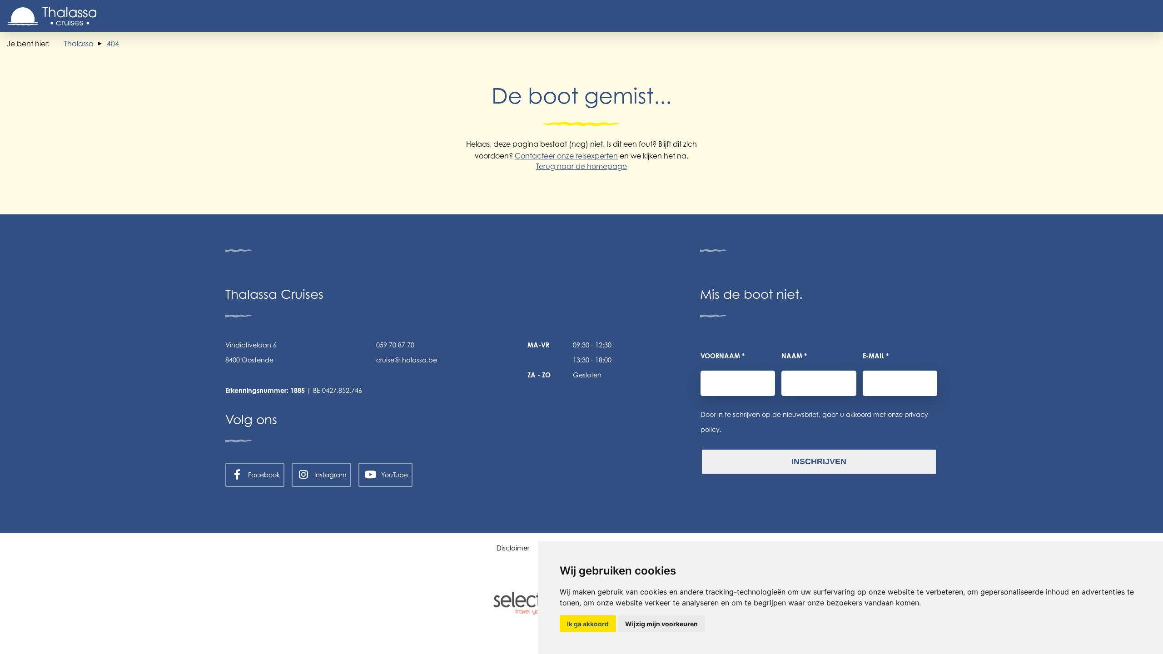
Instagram (330, 475)
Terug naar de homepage (581, 166)
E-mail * (876, 356)
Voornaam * (723, 356)
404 (113, 43)
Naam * (794, 356)
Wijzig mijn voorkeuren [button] (661, 624)
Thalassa (79, 43)
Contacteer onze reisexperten (566, 155)
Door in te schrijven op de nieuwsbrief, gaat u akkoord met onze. (814, 422)
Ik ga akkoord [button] (588, 624)
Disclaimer (513, 548)
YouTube (394, 475)
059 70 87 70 (395, 345)
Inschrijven (818, 461)
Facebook (264, 475)
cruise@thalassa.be (406, 360)
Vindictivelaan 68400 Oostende (251, 352)
